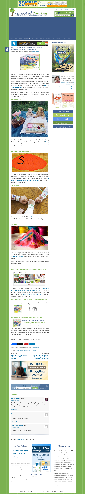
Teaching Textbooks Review (21, 460)
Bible (36, 38)
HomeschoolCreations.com (38, 491)
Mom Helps (57, 38)
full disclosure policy (35, 51)
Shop (68, 38)
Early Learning (26, 38)
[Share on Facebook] (6, 55)
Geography (41, 38)
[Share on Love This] (6, 64)
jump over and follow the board (32, 294)
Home (11, 38)
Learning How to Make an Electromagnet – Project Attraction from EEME (41, 357)
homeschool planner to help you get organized (64, 88)
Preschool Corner (27, 350)
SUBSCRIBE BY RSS (44, 389)
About (15, 38)
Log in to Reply (14, 409)
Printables (63, 38)
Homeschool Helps (49, 38)
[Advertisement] (42, 27)
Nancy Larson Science (20, 457)
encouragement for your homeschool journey (65, 86)
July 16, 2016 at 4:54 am (15, 427)
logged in (21, 439)
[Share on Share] (6, 67)
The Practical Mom (17, 425)
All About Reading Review (20, 453)
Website (20, 38)
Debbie (13, 414)
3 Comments (34, 350)
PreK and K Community (19, 350)
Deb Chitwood (15, 398)
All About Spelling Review (20, 450)
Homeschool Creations (30, 12)
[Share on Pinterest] (6, 61)
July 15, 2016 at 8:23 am (15, 400)
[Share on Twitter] (6, 58)
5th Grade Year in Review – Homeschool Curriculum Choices (19, 357)
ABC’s (32, 38)
